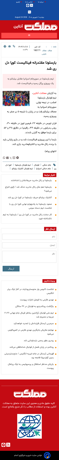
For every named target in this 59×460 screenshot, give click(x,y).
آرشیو (18, 2)
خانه (54, 47)
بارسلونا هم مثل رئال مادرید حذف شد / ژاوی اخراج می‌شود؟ (28, 189)
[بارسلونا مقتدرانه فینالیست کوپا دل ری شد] (16, 98)
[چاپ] (5, 50)
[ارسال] (9, 50)
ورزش (50, 50)
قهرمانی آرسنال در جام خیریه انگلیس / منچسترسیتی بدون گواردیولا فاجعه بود (29, 355)
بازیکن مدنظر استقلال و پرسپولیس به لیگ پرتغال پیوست (31, 366)
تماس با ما (29, 2)
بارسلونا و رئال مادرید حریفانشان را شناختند (31, 180)
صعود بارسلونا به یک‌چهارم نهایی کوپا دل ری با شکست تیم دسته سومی (30, 206)
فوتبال (36, 165)
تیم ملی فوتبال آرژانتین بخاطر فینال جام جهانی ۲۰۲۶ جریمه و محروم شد (29, 314)
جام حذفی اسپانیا (43, 168)
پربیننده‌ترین (49, 280)
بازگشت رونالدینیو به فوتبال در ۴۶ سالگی (34, 306)
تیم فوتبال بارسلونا (22, 165)
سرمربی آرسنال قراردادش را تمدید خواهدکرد (34, 323)
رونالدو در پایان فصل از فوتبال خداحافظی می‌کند (32, 347)
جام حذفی (46, 165)
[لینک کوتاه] (14, 50)
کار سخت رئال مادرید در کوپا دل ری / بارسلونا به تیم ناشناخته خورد (27, 216)
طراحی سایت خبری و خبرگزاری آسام (28, 455)
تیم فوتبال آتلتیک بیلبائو (22, 168)
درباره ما (41, 2)
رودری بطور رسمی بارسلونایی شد (39, 340)
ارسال (11, 268)
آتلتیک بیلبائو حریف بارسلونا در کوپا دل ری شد (30, 197)
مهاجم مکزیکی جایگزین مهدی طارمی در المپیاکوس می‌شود (31, 332)
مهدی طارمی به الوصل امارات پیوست (37, 299)
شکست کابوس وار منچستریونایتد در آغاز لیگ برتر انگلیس (30, 291)
